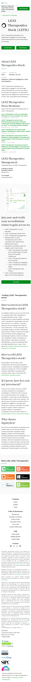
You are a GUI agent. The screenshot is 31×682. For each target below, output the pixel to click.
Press (15, 507)
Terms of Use (24, 621)
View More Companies (10, 15)
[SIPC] (5, 662)
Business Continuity (15, 517)
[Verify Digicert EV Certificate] (4, 652)
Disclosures (15, 514)
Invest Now (8, 48)
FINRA (18, 574)
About (15, 502)
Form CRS (15, 524)
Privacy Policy (15, 519)
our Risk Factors (20, 563)
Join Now (16, 282)
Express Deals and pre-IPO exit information (15, 414)
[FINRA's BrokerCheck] (6, 657)
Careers (15, 504)
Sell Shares (23, 48)
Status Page (15, 539)
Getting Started (15, 536)
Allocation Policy (15, 522)
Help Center (15, 534)
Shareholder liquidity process (10, 375)
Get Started (23, 8)
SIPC (21, 574)
